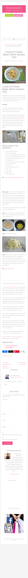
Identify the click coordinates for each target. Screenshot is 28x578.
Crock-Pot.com (12, 287)
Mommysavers (14, 7)
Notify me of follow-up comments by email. (12, 434)
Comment (4, 399)
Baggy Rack (8, 122)
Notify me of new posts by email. (9, 439)
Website (4, 426)
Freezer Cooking (6, 338)
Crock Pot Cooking (16, 336)
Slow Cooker (15, 288)
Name (4, 414)
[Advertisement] (14, 28)
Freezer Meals (9, 355)
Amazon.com (18, 118)
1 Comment (21, 60)
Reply (6, 384)
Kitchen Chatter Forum (17, 333)
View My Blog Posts (14, 474)
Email (3, 420)
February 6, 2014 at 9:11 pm (16, 377)
